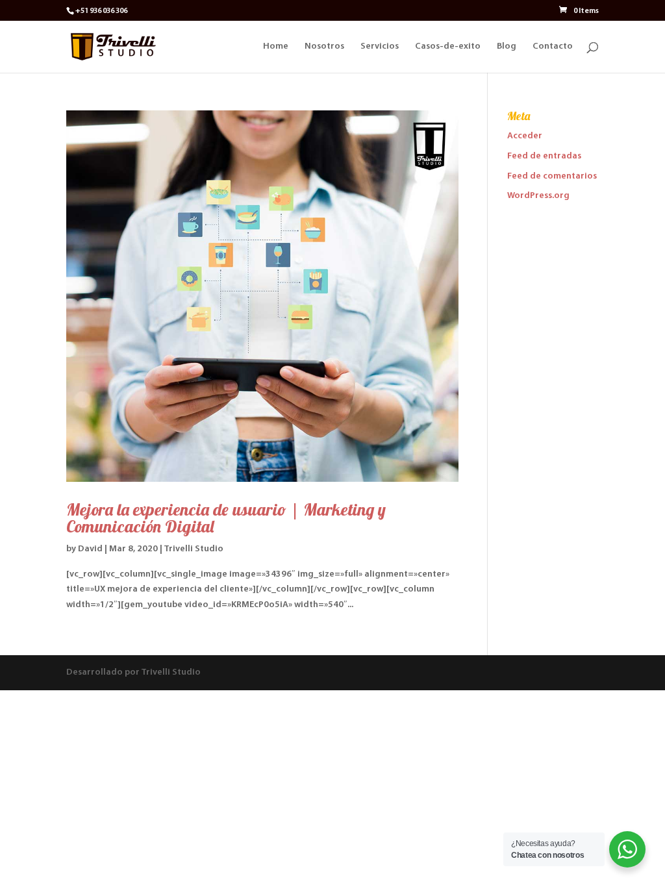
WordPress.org (538, 196)
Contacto (553, 46)
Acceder (524, 136)
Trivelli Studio (193, 549)
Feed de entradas (544, 156)
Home (275, 46)
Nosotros (324, 46)
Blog (506, 46)
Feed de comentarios (552, 176)
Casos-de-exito (448, 46)
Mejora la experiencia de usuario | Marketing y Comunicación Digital (226, 518)
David (90, 549)
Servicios (379, 46)
